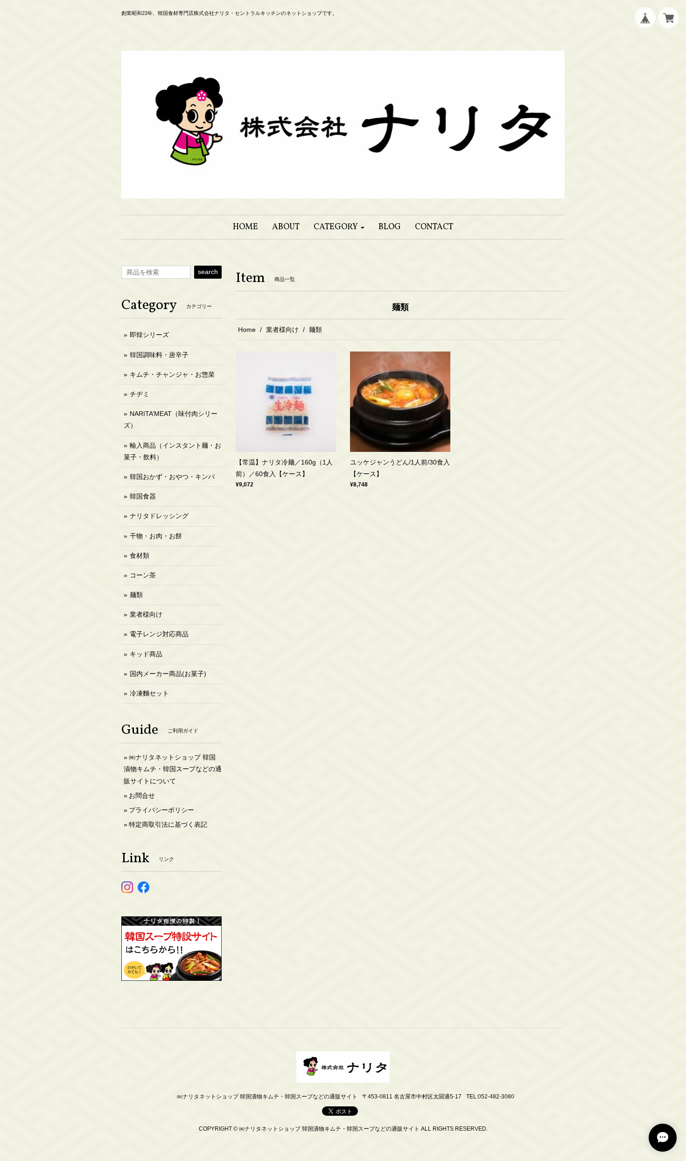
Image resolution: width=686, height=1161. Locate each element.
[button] (339, 227)
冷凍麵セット (149, 693)
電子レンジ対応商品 (159, 634)
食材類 (139, 555)
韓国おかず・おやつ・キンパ (172, 476)
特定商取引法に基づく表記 (168, 824)
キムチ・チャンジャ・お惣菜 (172, 374)
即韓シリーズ (149, 334)
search (208, 271)
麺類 (136, 594)
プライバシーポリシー (161, 810)
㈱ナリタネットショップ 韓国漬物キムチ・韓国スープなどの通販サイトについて (173, 768)
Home (247, 329)
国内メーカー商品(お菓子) (168, 673)
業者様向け (282, 329)
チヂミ (139, 394)
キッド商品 (146, 654)
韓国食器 (143, 496)
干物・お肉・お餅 (156, 536)
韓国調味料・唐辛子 (159, 355)
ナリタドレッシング (159, 516)
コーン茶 (143, 575)
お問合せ (142, 795)
